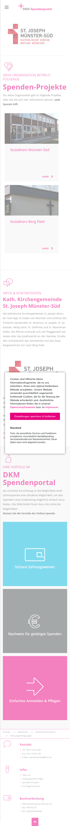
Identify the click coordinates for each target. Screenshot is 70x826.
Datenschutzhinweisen (23, 407)
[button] (35, 416)
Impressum (51, 407)
